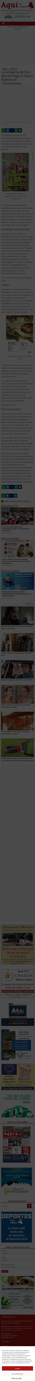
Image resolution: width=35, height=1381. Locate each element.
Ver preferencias (17, 1374)
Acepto (17, 1368)
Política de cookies (16, 1378)
